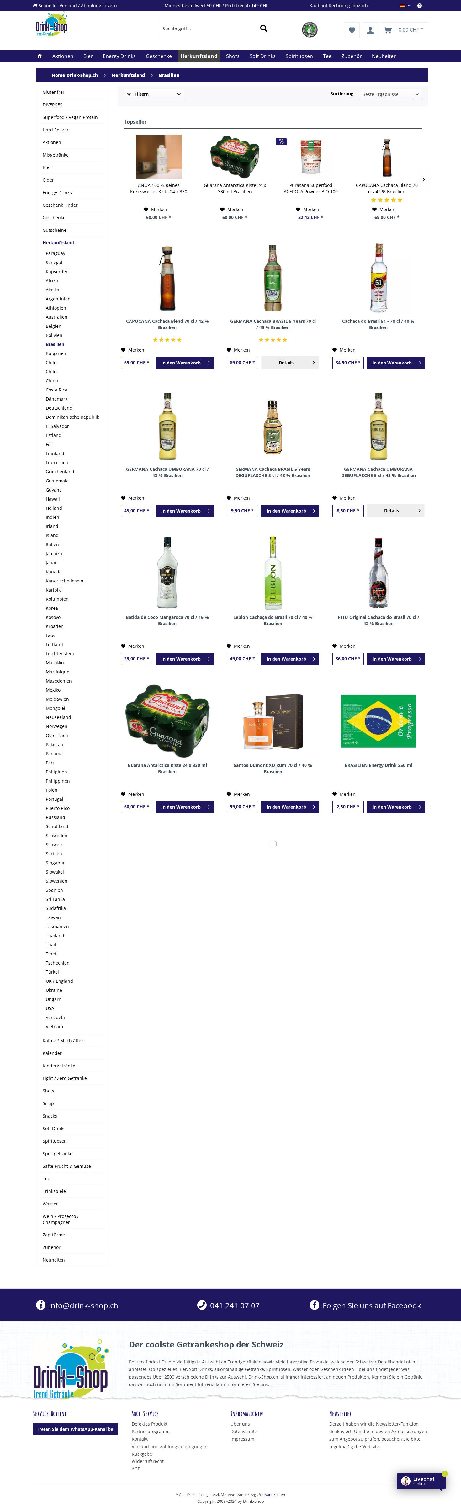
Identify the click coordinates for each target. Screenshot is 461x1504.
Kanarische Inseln (64, 581)
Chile (51, 362)
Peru (51, 763)
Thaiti (52, 945)
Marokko (55, 663)
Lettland (54, 644)
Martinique (57, 672)
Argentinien (58, 299)
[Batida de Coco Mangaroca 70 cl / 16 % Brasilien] (167, 573)
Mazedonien (59, 681)
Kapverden (57, 271)
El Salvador (57, 426)
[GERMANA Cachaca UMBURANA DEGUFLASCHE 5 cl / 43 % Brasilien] (378, 425)
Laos (50, 635)
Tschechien (58, 963)
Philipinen (56, 772)
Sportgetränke (57, 1153)
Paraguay (55, 253)
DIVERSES (52, 105)
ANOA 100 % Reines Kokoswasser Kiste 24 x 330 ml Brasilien (158, 188)
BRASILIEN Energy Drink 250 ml (378, 765)
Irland (52, 526)
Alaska (52, 290)
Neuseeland (58, 717)
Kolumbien (57, 599)
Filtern (141, 94)
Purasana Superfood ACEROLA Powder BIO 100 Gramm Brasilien (311, 188)
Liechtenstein (60, 653)
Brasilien (55, 344)
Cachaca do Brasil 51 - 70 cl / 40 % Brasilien (378, 324)
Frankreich (57, 462)
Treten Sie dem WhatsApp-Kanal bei (75, 1429)
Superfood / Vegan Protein (70, 117)
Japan (52, 563)
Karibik (53, 590)
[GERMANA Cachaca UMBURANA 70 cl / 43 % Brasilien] (167, 425)
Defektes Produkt (149, 1424)
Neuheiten (54, 1260)
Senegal (54, 262)
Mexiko (53, 690)
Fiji (49, 444)
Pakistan (54, 744)
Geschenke (54, 218)
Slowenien (56, 881)
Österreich (57, 735)
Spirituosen (55, 1141)
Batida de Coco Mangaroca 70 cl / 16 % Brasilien (167, 620)
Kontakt (140, 1439)
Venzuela (55, 1017)
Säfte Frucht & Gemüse (67, 1166)
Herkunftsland (58, 243)
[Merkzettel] (352, 30)
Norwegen (56, 726)
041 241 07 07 (234, 1305)
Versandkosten (272, 1494)
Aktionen (52, 142)
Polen (51, 790)
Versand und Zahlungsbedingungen (170, 1446)
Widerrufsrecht (148, 1461)
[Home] (40, 56)
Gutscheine (54, 230)
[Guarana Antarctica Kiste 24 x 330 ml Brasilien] (235, 157)
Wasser (50, 1204)
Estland (53, 435)
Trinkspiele (54, 1191)
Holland (54, 508)
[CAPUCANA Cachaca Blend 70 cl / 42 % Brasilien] (387, 157)
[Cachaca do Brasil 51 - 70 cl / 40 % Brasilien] (378, 277)
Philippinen (58, 781)
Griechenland (60, 472)
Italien (52, 544)
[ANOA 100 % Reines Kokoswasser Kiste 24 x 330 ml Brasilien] (158, 157)
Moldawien (57, 699)
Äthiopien (56, 308)
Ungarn (53, 999)
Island (52, 535)
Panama (54, 754)
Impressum (242, 1439)
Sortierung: (343, 94)
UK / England (59, 981)
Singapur (55, 863)
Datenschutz (243, 1431)
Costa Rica (56, 390)
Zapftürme (54, 1235)
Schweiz (54, 845)
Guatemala (57, 481)
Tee (46, 1179)
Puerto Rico (58, 808)
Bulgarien (56, 353)
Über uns (240, 1424)
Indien (52, 517)
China (52, 381)
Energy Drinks (57, 192)
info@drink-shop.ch (82, 1305)
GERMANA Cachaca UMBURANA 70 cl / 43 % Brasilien (167, 472)
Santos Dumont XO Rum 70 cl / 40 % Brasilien (273, 768)
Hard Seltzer (56, 130)
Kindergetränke (59, 1066)
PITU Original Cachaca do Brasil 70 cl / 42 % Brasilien (378, 620)
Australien (56, 317)
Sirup (48, 1103)
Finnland (55, 453)
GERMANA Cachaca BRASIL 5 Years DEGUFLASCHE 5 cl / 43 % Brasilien (273, 472)
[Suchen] (263, 28)
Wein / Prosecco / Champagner (61, 1219)
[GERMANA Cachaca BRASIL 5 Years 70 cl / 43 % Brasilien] (273, 277)
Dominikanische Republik (72, 417)
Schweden (56, 835)
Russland (55, 817)
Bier (47, 167)
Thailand (55, 935)
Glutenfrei (53, 92)
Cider (48, 180)
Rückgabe (142, 1454)
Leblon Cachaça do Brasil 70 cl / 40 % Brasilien (273, 620)
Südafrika (56, 908)
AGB (136, 1469)
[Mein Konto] (370, 30)
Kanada (54, 572)
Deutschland (59, 408)
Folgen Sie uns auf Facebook (371, 1305)
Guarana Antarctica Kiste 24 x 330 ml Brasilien (235, 188)
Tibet (51, 954)
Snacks (50, 1116)
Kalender (52, 1053)
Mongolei (55, 708)
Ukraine (54, 990)
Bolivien (54, 335)
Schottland (57, 826)
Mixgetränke (56, 155)
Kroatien (55, 626)
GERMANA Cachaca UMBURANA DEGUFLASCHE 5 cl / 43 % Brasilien (378, 472)
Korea (52, 608)
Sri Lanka (55, 899)
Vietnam (54, 1026)
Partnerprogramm (151, 1431)
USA (50, 1008)
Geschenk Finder (60, 205)
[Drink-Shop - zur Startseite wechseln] (83, 23)
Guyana (54, 490)
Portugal (54, 799)
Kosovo (53, 617)
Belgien (53, 326)
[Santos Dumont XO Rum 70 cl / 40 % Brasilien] (273, 721)
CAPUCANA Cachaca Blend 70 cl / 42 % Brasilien (387, 188)
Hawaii (53, 499)
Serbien (54, 854)
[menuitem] (422, 5)
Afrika (52, 281)
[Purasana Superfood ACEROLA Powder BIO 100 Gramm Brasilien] (310, 157)
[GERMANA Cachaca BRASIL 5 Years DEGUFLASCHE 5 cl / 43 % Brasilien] (273, 425)
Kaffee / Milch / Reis (64, 1041)
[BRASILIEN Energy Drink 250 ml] (378, 721)
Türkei (52, 972)
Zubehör (52, 1247)
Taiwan (53, 917)
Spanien (54, 890)
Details (286, 362)
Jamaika (54, 553)
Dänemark (56, 399)
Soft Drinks (54, 1128)
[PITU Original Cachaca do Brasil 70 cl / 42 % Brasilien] (378, 573)
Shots (48, 1091)
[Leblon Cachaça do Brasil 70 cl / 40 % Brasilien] (273, 573)
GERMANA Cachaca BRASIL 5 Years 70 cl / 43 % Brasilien (273, 324)
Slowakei (55, 872)
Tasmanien (57, 926)
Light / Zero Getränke (65, 1078)
